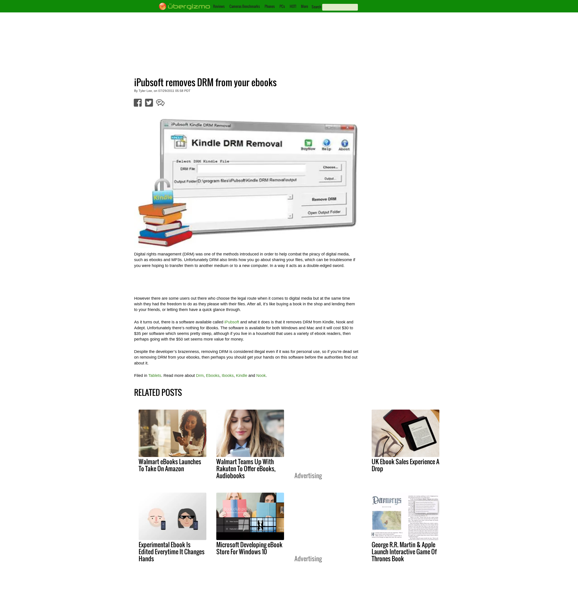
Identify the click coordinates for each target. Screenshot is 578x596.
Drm (200, 375)
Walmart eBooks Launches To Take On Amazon (170, 465)
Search (316, 6)
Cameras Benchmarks (244, 6)
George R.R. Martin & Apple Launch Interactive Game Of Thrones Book (404, 551)
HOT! (293, 6)
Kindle (241, 375)
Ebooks (212, 375)
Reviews (219, 6)
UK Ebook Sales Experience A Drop (405, 465)
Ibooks (228, 375)
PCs (282, 6)
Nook (261, 375)
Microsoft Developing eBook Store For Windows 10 (249, 548)
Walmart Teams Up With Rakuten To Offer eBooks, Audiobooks (245, 468)
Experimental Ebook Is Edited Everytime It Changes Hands (172, 551)
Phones (270, 6)
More (304, 6)
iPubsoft (231, 322)
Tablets (154, 375)
